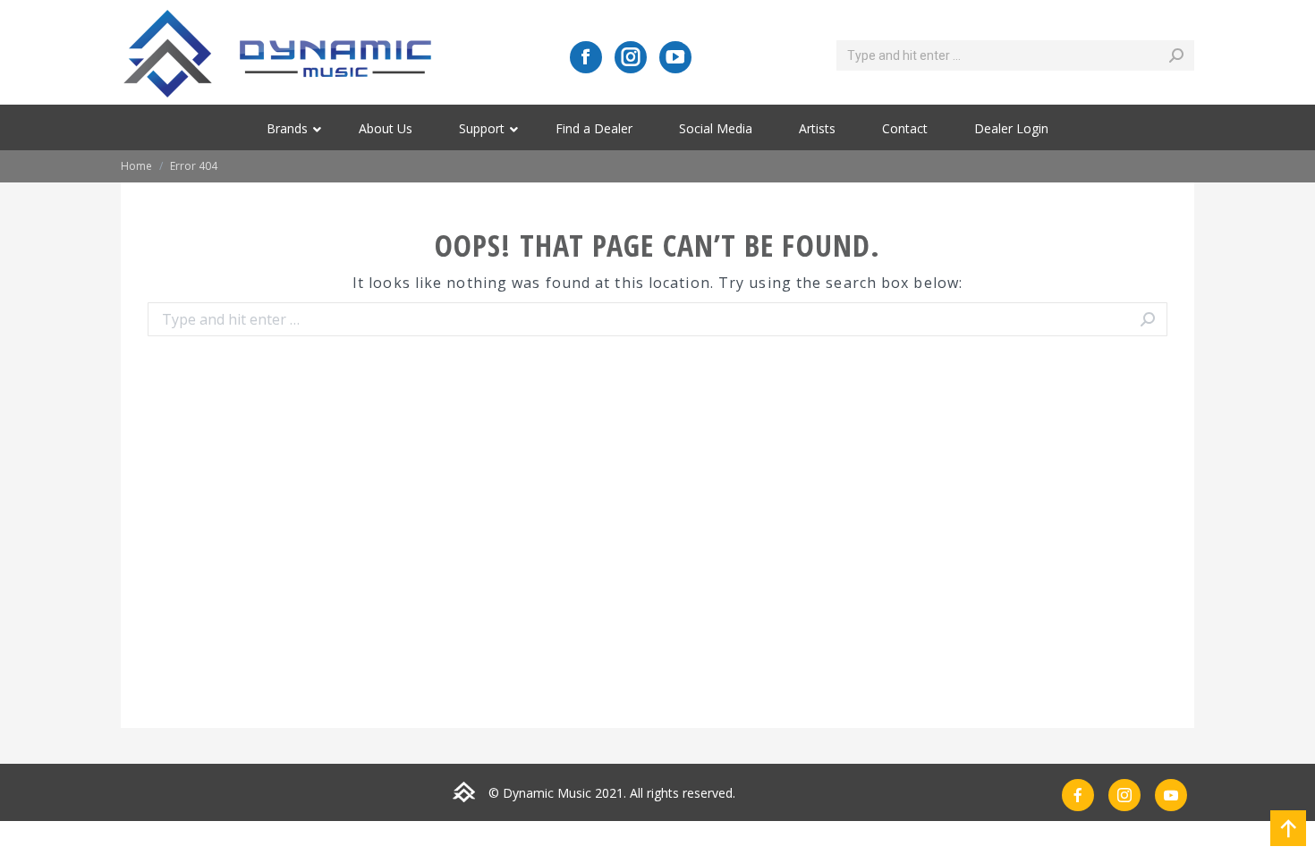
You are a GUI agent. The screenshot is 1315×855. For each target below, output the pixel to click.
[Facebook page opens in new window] (586, 57)
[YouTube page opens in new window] (675, 57)
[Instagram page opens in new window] (631, 57)
